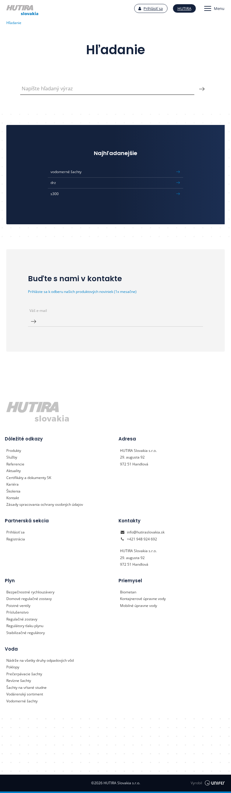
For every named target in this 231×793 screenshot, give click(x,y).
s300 (55, 193)
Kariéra (12, 484)
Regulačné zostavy (21, 619)
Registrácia (15, 539)
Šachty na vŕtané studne (26, 687)
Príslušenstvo (17, 612)
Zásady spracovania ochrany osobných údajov (44, 504)
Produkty (13, 450)
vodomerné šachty (66, 171)
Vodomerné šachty (22, 701)
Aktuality (13, 470)
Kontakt (12, 497)
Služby (11, 457)
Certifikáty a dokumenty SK (28, 477)
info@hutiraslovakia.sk (146, 532)
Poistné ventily (18, 605)
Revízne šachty (18, 680)
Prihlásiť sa (153, 8)
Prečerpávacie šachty (24, 673)
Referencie (15, 464)
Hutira (184, 8)
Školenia (13, 491)
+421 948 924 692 (142, 539)
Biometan (128, 592)
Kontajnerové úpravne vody (143, 598)
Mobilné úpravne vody (138, 605)
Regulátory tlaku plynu (24, 625)
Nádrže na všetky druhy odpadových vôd (40, 660)
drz (53, 182)
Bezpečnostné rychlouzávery (30, 592)
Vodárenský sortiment (24, 694)
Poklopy (12, 667)
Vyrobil (196, 783)
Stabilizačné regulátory (25, 632)
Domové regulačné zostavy (29, 598)
